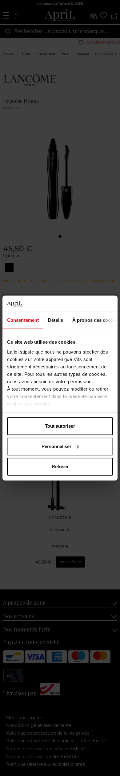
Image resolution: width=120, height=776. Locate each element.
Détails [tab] (55, 320)
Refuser (60, 466)
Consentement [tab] (23, 320)
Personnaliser (56, 446)
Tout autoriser (60, 426)
